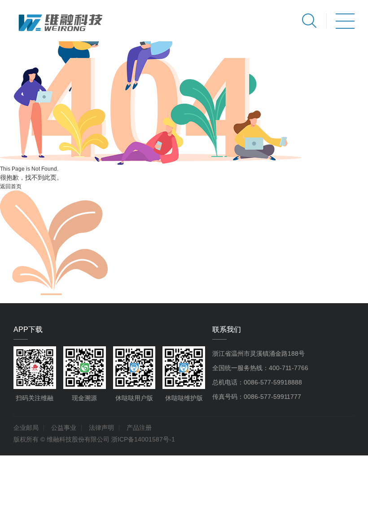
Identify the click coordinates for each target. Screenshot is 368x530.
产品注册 (139, 427)
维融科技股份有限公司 (78, 439)
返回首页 (11, 186)
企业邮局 (26, 427)
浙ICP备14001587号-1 (143, 439)
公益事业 (63, 427)
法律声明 (101, 427)
